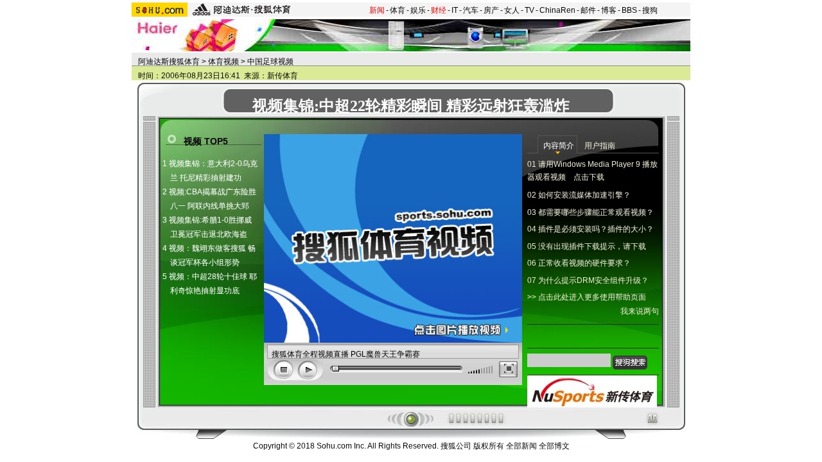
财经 (438, 10)
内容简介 (558, 145)
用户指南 (599, 145)
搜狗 (650, 10)
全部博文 (554, 445)
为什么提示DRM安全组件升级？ (593, 280)
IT (454, 10)
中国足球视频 (270, 61)
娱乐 (418, 10)
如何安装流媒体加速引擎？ (584, 195)
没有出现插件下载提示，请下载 (592, 246)
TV (529, 10)
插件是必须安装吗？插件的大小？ (596, 229)
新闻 (377, 10)
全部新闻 (521, 445)
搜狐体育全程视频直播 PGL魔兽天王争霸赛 (346, 354)
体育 (397, 10)
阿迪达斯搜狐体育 (169, 61)
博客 (608, 10)
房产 (491, 10)
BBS (629, 10)
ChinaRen (557, 10)
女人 (512, 10)
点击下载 (588, 177)
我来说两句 (639, 311)
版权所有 (488, 445)
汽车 (470, 10)
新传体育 (282, 75)
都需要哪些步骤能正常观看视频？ (596, 212)
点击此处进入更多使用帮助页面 (592, 297)
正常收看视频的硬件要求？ (584, 263)
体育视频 (223, 61)
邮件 (588, 10)
